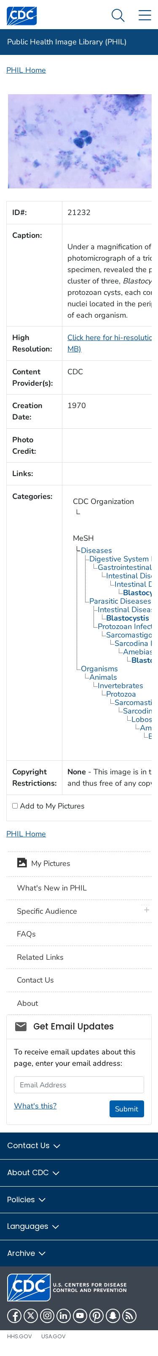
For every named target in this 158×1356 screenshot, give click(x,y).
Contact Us (35, 980)
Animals (103, 677)
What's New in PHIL (52, 888)
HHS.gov (19, 1336)
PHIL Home (26, 70)
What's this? (35, 1106)
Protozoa (121, 694)
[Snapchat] (113, 1316)
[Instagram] (47, 1316)
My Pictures (48, 863)
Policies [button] (22, 1199)
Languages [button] (29, 1226)
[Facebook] (14, 1316)
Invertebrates (120, 686)
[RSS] (129, 1316)
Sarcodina (140, 711)
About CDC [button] (29, 1172)
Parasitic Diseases (120, 601)
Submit (126, 1109)
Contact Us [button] (29, 1145)
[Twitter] (31, 1316)
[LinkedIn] (63, 1316)
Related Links (40, 957)
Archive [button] (22, 1253)
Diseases (96, 550)
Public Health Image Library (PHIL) (67, 42)
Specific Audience (47, 911)
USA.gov (53, 1336)
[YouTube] (80, 1316)
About (27, 1003)
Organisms (99, 669)
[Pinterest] (96, 1316)
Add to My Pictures (51, 806)
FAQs (26, 934)
